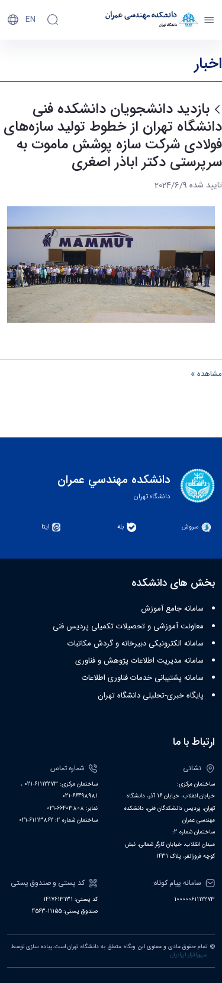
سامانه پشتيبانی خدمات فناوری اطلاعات (143, 677)
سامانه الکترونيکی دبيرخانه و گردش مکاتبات (135, 643)
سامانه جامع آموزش (172, 608)
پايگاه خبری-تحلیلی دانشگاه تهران (151, 695)
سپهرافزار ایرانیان (188, 955)
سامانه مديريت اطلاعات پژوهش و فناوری (139, 660)
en (30, 19)
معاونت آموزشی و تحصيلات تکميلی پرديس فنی (128, 626)
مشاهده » (206, 375)
